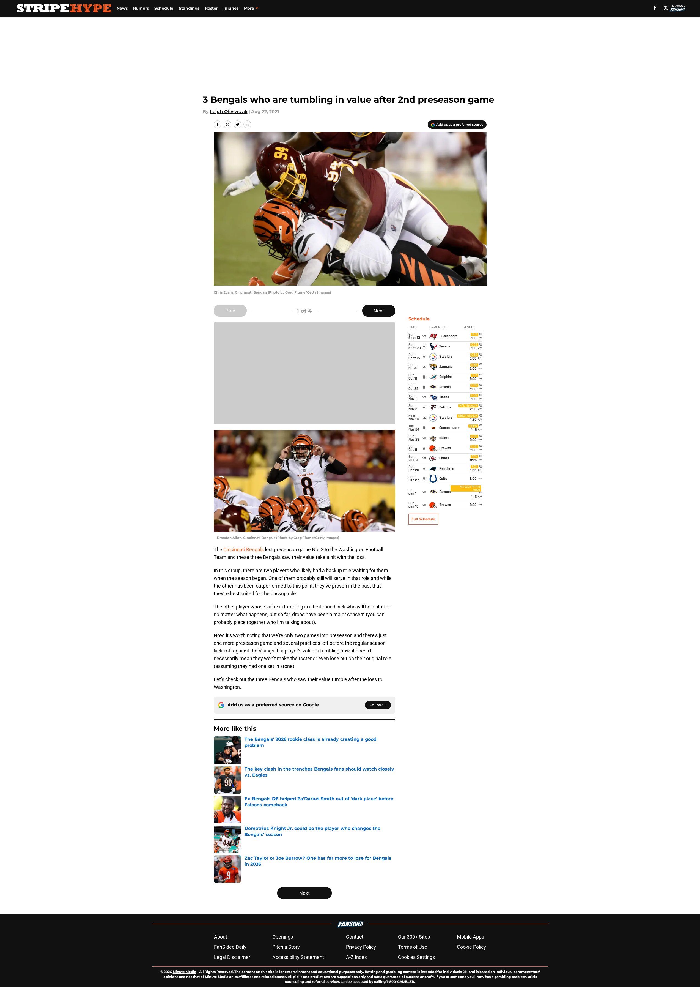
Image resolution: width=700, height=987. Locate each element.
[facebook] (655, 8)
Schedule (163, 8)
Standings (189, 8)
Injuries (230, 8)
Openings (282, 937)
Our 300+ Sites (414, 937)
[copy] (247, 124)
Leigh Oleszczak (229, 111)
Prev (230, 311)
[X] (666, 8)
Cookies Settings (416, 957)
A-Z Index (356, 957)
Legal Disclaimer (232, 957)
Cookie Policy (471, 947)
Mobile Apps (470, 937)
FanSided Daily (230, 947)
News (122, 8)
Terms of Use (412, 947)
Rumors (141, 8)
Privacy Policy (361, 947)
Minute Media (184, 972)
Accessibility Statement (298, 957)
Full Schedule (423, 519)
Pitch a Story (286, 947)
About (220, 937)
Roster (211, 8)
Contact (354, 937)
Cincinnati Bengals (243, 549)
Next (379, 311)
